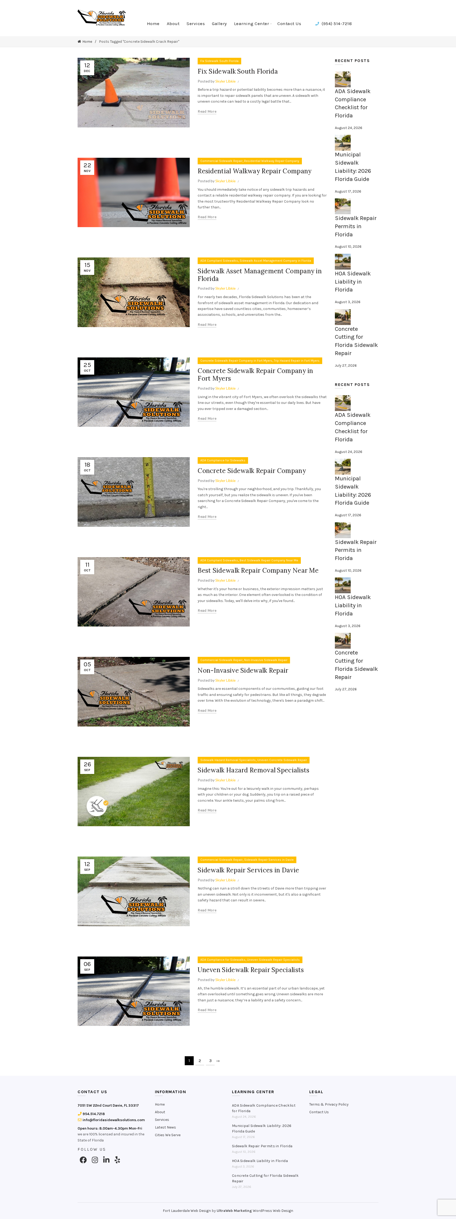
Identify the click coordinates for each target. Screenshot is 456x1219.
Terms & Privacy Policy (329, 1104)
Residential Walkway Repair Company (271, 161)
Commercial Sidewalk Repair (221, 161)
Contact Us (289, 23)
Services (196, 23)
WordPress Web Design (273, 1210)
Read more (207, 111)
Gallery (219, 23)
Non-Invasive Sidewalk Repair (265, 660)
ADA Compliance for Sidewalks (222, 460)
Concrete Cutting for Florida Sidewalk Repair (265, 1178)
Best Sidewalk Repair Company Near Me (269, 560)
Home (153, 23)
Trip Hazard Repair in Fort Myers (297, 360)
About (173, 23)
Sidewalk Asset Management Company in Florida (275, 260)
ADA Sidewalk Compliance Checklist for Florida (264, 1108)
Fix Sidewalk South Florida (219, 61)
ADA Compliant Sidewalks (219, 260)
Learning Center (251, 23)
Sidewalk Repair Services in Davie (269, 860)
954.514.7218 (93, 1114)
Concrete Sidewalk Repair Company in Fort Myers (236, 360)
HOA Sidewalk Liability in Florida (353, 281)
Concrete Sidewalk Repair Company (252, 471)
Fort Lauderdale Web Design (187, 1210)
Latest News (165, 1127)
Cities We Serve (167, 1135)
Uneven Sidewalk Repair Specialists (273, 960)
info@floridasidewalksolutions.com (113, 1120)
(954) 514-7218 (336, 23)
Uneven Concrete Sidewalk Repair (282, 760)
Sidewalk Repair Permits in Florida (356, 226)
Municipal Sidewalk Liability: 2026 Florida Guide (261, 1129)
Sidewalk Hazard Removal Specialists (228, 760)
